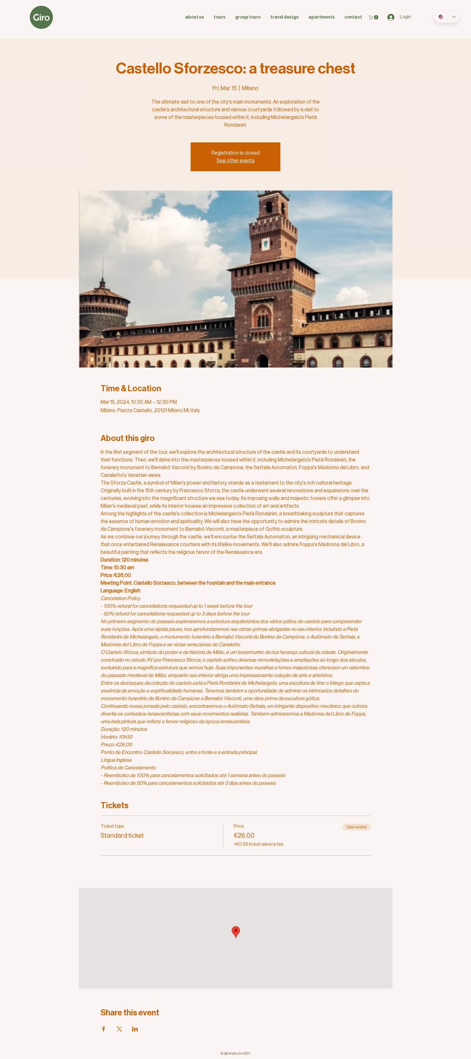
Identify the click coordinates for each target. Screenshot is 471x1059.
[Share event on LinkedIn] (135, 1028)
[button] (373, 17)
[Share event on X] (119, 1028)
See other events (236, 160)
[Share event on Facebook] (104, 1028)
